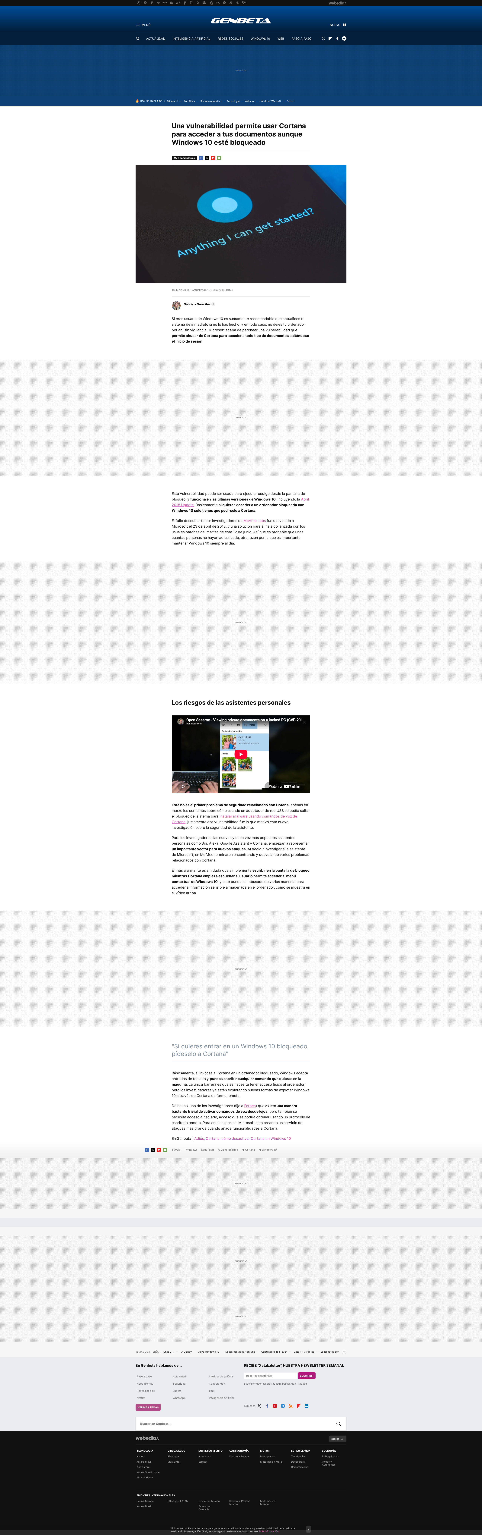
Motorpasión (267, 1456)
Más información (269, 1531)
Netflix (141, 1397)
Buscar (338, 1423)
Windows (191, 1149)
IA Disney (186, 1351)
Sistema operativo (210, 101)
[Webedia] (147, 1438)
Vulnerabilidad (229, 1149)
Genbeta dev (217, 1383)
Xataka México (145, 1500)
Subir (335, 1438)
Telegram (344, 38)
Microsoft (172, 101)
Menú (146, 25)
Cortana (250, 1149)
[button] (199, 304)
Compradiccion (299, 1466)
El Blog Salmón (330, 1456)
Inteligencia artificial (221, 1376)
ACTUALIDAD (155, 38)
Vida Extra (173, 1461)
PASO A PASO (301, 38)
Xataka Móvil (144, 1461)
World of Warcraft (271, 101)
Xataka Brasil (144, 1506)
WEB (281, 38)
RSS (291, 1405)
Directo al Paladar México (239, 1502)
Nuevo (335, 25)
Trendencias (298, 1456)
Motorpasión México (267, 1502)
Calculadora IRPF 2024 (274, 1351)
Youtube (275, 1405)
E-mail (219, 158)
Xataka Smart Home (148, 1472)
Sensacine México (209, 1500)
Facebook (337, 38)
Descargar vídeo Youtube (240, 1351)
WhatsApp (179, 1397)
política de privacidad (294, 1383)
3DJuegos (173, 1456)
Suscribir (306, 1375)
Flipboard (330, 38)
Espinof (202, 1461)
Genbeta (241, 21)
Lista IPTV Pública (304, 1351)
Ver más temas (148, 1407)
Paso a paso (144, 1376)
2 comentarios (186, 157)
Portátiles (189, 101)
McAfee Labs (254, 521)
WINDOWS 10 (260, 38)
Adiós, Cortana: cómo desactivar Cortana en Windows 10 (242, 1138)
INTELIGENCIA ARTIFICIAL (191, 38)
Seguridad (207, 1149)
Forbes (250, 1106)
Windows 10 (269, 1149)
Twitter (323, 38)
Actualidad (179, 1376)
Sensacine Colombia (204, 1508)
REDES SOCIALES (230, 38)
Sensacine (204, 1456)
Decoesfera (298, 1461)
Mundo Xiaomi (145, 1477)
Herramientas (145, 1383)
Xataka (140, 1456)
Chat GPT (169, 1351)
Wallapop (250, 101)
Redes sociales (146, 1390)
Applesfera (143, 1466)
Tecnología (233, 101)
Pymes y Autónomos (329, 1463)
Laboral (177, 1390)
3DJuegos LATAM (178, 1500)
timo (211, 1390)
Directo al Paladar (239, 1456)
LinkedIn (307, 1405)
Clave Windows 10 (209, 1351)
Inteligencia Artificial (221, 1397)
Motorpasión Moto (271, 1461)
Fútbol (290, 101)
